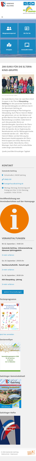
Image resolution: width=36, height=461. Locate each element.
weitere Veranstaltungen (13, 292)
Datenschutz (5, 454)
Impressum (14, 454)
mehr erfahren (8, 255)
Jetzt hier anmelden (7, 334)
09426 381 (8, 179)
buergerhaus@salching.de (13, 184)
